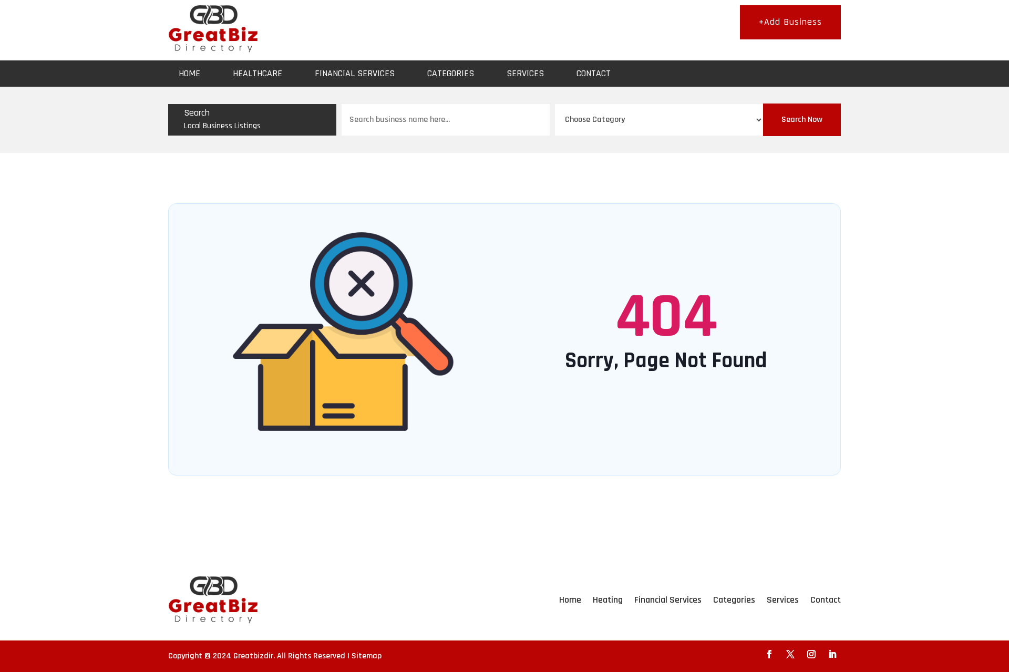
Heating (608, 600)
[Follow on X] (790, 654)
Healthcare (257, 73)
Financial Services (355, 73)
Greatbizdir (253, 655)
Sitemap (367, 655)
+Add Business (790, 22)
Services (525, 73)
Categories (450, 73)
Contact (593, 73)
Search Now (801, 119)
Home (189, 73)
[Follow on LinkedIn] (832, 654)
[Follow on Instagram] (811, 654)
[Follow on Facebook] (769, 654)
